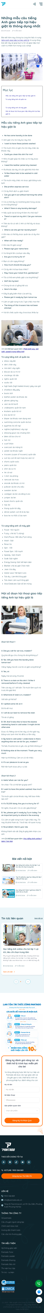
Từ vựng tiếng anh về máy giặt (16, 107)
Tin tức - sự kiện (7, 1272)
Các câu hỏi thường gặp (11, 1234)
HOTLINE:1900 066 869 (13, 1170)
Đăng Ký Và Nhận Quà (22, 1120)
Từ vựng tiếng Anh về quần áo (16, 99)
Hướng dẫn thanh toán (10, 1230)
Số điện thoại (10, 1095)
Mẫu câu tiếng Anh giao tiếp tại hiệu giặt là (20, 96)
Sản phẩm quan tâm (13, 1106)
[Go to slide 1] (20, 981)
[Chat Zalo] (39, 1300)
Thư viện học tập (8, 1268)
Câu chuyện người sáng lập (12, 1222)
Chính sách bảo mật (9, 1226)
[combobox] (22, 1110)
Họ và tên (8, 1085)
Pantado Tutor (7, 1252)
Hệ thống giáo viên (9, 1248)
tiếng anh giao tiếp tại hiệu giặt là (15, 40)
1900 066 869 (9, 1196)
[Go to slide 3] (23, 981)
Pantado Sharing (8, 1260)
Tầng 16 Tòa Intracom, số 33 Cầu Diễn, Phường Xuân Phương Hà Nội (23, 1205)
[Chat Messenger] (39, 1292)
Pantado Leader (8, 1256)
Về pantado (6, 1218)
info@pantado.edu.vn (13, 1200)
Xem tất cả (38, 918)
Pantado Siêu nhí (8, 1264)
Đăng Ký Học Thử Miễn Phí (22, 1176)
